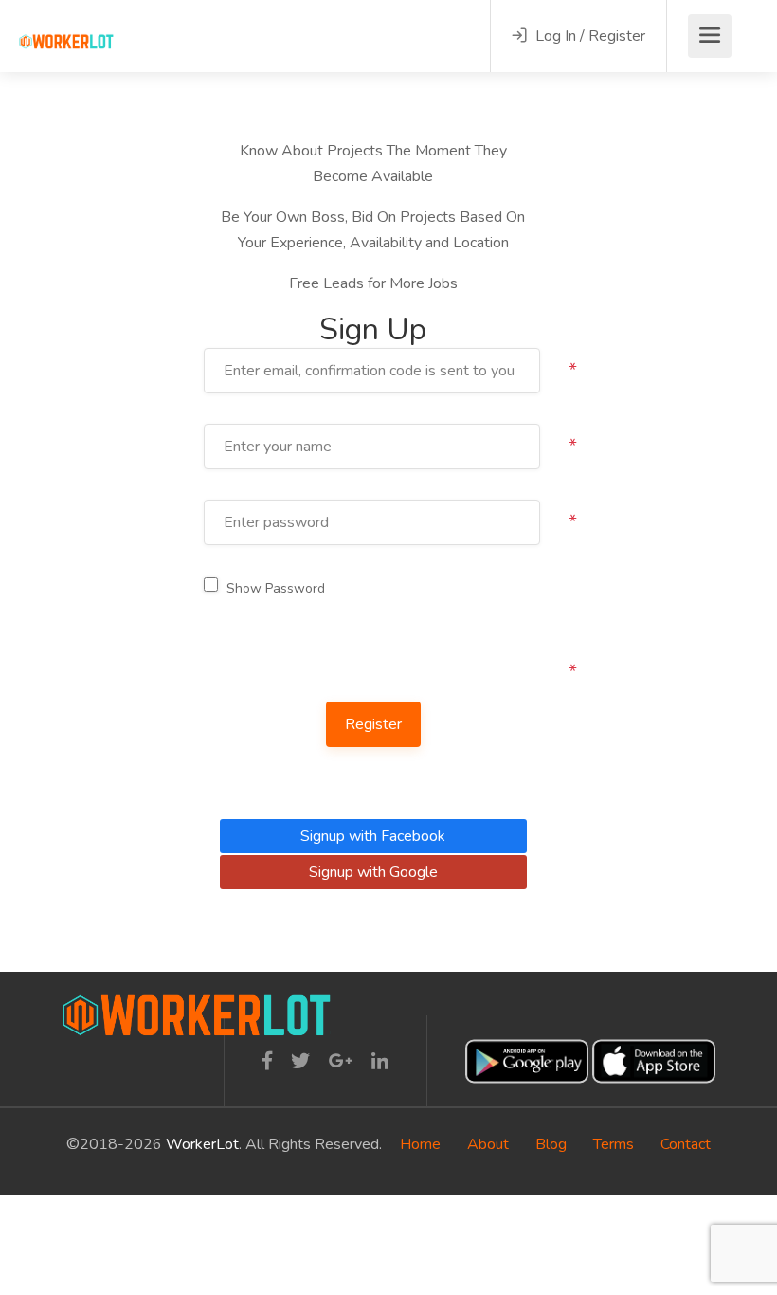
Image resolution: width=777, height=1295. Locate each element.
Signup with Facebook (372, 836)
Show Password (275, 588)
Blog (551, 1144)
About (488, 1144)
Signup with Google (373, 872)
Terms (613, 1144)
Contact (685, 1144)
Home (420, 1144)
